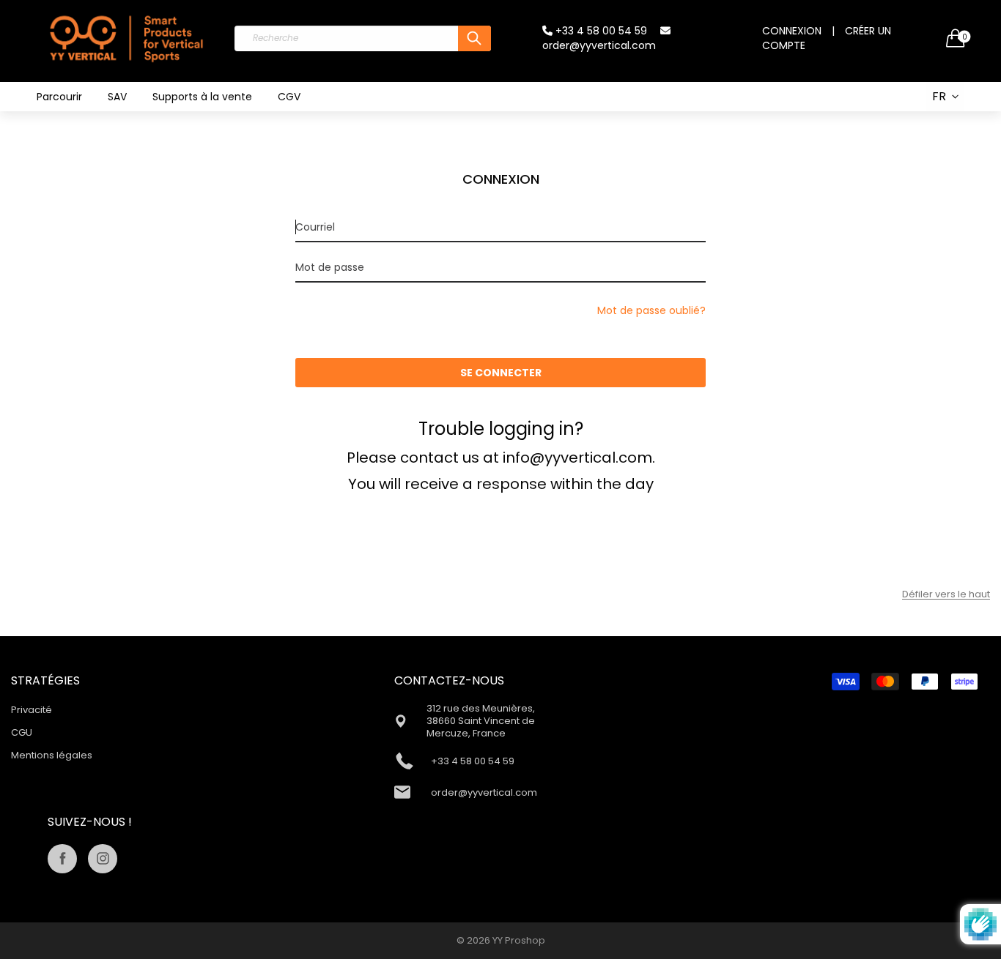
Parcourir (59, 96)
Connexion (791, 30)
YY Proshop (518, 940)
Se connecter (501, 372)
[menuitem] (59, 96)
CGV (289, 96)
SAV (117, 96)
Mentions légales (51, 755)
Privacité (31, 710)
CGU (21, 732)
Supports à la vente (202, 96)
